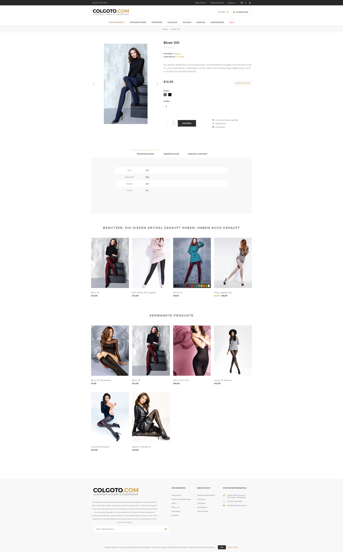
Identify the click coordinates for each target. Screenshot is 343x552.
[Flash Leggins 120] (233, 263)
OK (222, 547)
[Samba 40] (192, 263)
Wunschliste (202, 511)
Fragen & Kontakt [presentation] (198, 154)
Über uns (175, 507)
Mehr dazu (233, 547)
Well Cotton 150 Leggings (144, 292)
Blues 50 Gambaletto (101, 380)
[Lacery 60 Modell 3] (233, 350)
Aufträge (201, 503)
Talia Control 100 (181, 380)
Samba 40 (177, 292)
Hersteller (176, 511)
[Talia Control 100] (192, 350)
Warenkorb (202, 507)
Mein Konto (200, 3)
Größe (166, 101)
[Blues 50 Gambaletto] (110, 350)
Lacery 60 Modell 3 (223, 380)
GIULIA (177, 53)
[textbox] (218, 12)
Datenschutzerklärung (181, 499)
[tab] (145, 154)
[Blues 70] (110, 263)
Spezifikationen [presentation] (145, 154)
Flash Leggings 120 (223, 292)
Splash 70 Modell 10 (141, 447)
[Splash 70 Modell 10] (151, 417)
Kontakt (175, 515)
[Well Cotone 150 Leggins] (151, 263)
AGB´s (175, 503)
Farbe (166, 91)
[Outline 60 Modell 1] (110, 417)
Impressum (176, 495)
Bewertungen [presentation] (171, 154)
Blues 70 (95, 292)
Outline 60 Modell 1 (100, 447)
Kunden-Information (206, 495)
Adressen (201, 499)
